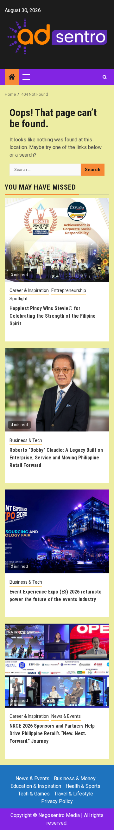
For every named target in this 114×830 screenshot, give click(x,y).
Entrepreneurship (68, 290)
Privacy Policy (57, 801)
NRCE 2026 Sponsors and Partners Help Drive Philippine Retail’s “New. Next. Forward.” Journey (52, 733)
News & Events (66, 716)
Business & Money (75, 778)
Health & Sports (83, 786)
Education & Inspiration (35, 786)
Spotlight (19, 298)
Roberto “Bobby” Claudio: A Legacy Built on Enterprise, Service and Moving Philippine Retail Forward (56, 457)
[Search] (105, 77)
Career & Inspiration (29, 290)
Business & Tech (26, 440)
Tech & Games (34, 794)
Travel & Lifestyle (73, 794)
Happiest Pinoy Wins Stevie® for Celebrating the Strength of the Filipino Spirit (53, 316)
